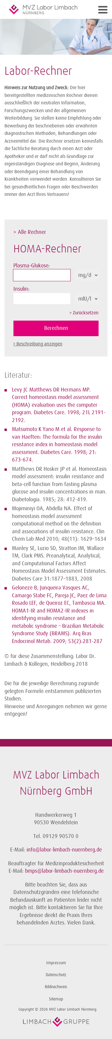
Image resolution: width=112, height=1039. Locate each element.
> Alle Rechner (29, 232)
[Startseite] (43, 9)
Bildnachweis (56, 986)
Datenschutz (56, 974)
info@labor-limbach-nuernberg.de (64, 850)
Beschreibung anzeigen (39, 344)
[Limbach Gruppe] (56, 1022)
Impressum (56, 962)
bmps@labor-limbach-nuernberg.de (64, 871)
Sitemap (56, 999)
